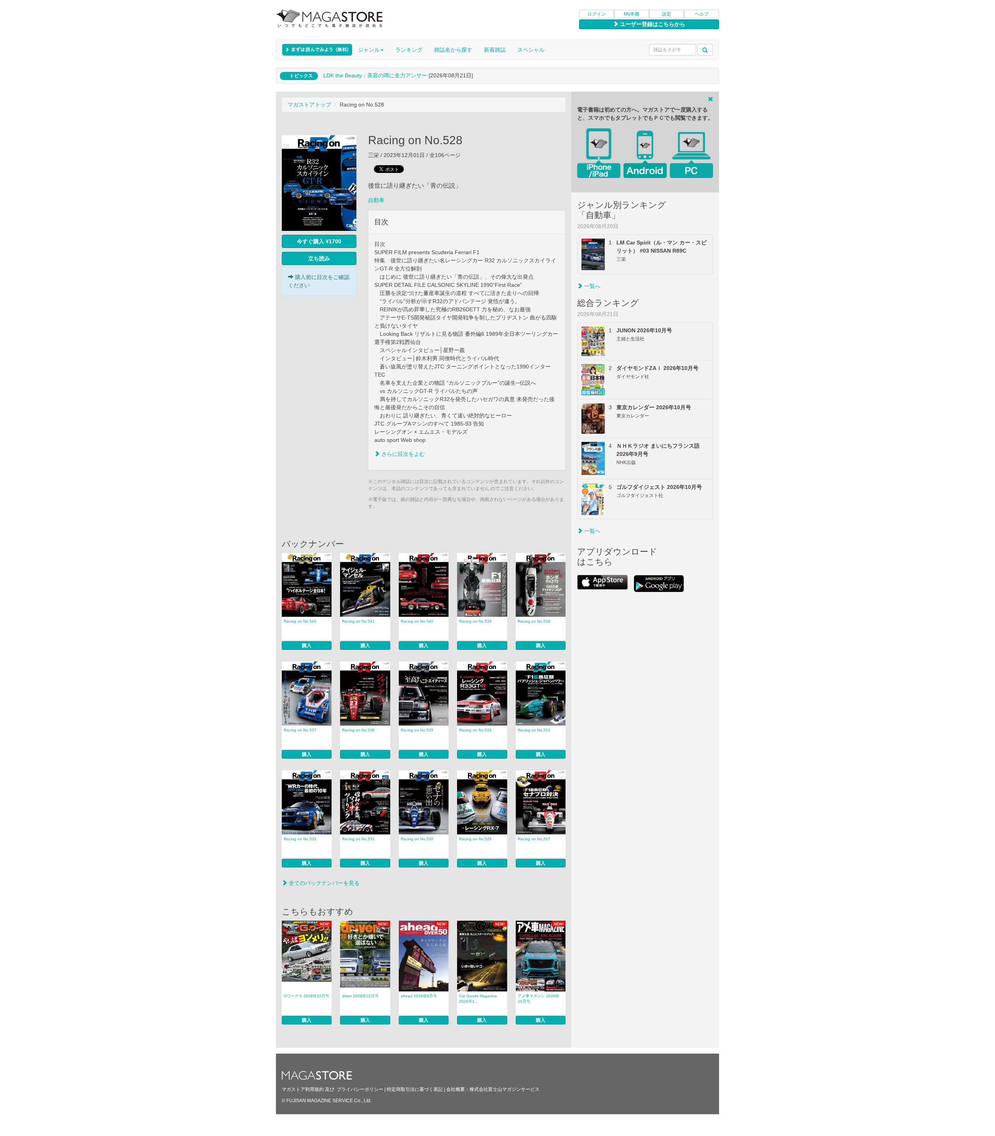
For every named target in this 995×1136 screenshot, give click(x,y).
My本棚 (631, 14)
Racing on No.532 (300, 839)
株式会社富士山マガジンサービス (504, 1089)
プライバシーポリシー (360, 1089)
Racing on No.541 (358, 621)
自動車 (376, 200)
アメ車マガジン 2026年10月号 (538, 998)
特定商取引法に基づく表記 (415, 1089)
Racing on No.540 (417, 621)
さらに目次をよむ (402, 454)
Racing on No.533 (534, 730)
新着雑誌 (495, 50)
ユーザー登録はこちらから (651, 24)
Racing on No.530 (417, 839)
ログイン (596, 14)
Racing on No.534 (475, 730)
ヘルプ (702, 14)
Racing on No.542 (300, 621)
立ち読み (319, 258)
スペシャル (531, 50)
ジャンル (369, 50)
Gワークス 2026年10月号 (306, 996)
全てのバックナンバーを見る (323, 883)
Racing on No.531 (358, 839)
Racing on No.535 (417, 730)
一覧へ (591, 286)
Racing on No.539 (475, 621)
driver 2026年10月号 (360, 996)
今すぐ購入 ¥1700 (319, 241)
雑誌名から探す (453, 50)
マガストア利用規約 (303, 1089)
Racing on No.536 (358, 730)
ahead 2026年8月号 (419, 996)
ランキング (408, 50)
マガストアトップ (309, 104)
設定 (666, 14)
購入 (306, 645)
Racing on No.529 (475, 839)
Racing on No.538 (534, 621)
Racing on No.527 (534, 839)
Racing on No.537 (300, 730)
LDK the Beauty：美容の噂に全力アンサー (375, 75)
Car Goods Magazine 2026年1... (478, 998)
